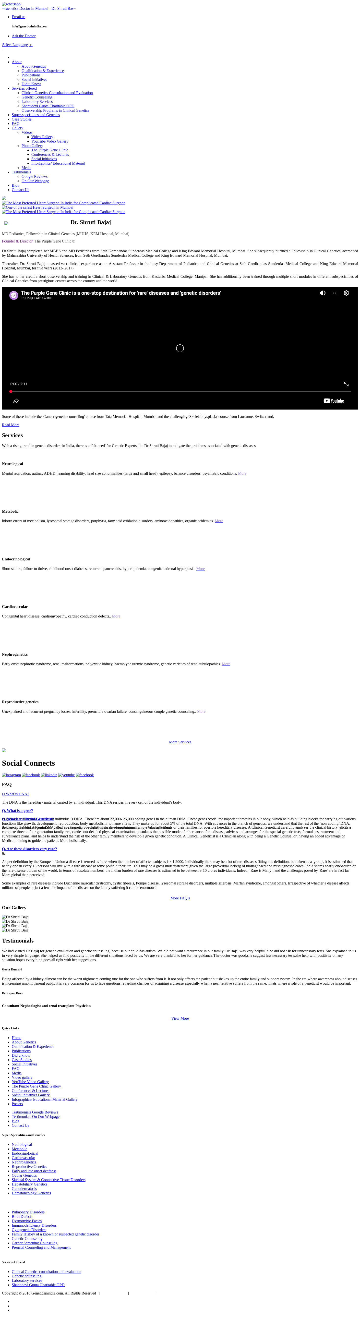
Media (26, 168)
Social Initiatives (34, 79)
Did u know (21, 1055)
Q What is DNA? (15, 794)
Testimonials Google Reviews (35, 1112)
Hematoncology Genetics (31, 1193)
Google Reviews (35, 176)
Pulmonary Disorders (28, 1212)
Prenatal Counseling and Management (41, 1247)
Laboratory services (27, 1280)
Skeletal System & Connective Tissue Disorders (48, 1180)
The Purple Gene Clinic (49, 150)
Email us (18, 17)
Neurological (22, 1144)
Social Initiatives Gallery (31, 1095)
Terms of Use (142, 1293)
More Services (180, 742)
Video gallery (22, 1077)
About (17, 62)
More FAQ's (180, 898)
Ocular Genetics (24, 1175)
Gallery (17, 128)
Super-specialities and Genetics (36, 115)
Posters (17, 1104)
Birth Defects (22, 1216)
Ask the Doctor (24, 36)
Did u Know (31, 84)
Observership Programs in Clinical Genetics (55, 110)
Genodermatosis (24, 1188)
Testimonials (21, 172)
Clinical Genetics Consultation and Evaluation (57, 93)
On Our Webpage (35, 181)
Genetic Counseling (37, 97)
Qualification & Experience (43, 71)
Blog (15, 185)
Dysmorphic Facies (27, 1221)
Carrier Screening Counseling (35, 1243)
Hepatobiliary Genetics (29, 1184)
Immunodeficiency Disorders (34, 1225)
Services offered (24, 88)
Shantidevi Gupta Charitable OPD (48, 106)
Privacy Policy (114, 1293)
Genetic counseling (26, 1276)
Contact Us (20, 190)
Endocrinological (25, 1153)
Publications (31, 75)
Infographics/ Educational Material (58, 163)
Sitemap (165, 1293)
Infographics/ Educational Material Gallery (45, 1099)
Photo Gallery (32, 146)
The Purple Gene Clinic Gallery (36, 1086)
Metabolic (19, 1149)
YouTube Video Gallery (49, 141)
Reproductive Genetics (29, 1166)
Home (16, 1038)
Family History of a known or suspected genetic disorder (55, 1234)
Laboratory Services (37, 101)
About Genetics (34, 66)
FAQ (16, 123)
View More (180, 1018)
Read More (10, 425)
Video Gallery (42, 137)
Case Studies (22, 119)
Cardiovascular (23, 1158)
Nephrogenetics (24, 1162)
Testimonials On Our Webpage (36, 1116)
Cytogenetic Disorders (29, 1230)
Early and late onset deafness (34, 1171)
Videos (27, 132)
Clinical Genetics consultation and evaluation (46, 1272)
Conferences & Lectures (50, 154)
